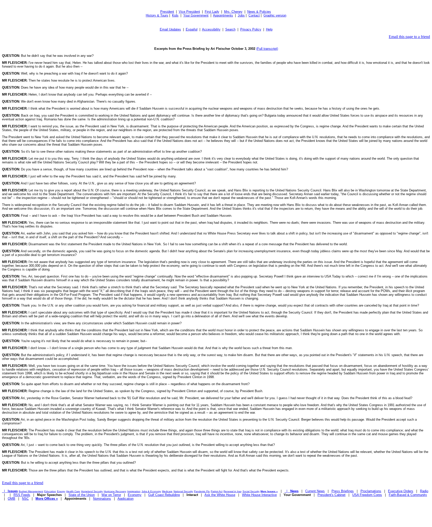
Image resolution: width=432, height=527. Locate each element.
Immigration (133, 491)
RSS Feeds (22, 495)
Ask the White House (219, 495)
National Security (183, 491)
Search (230, 29)
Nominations (102, 498)
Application (126, 498)
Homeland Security (92, 491)
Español (192, 29)
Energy (61, 491)
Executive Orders (400, 491)
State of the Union (81, 495)
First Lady (212, 12)
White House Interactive (259, 495)
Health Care (73, 491)
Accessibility (211, 29)
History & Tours (157, 15)
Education (50, 491)
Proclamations (370, 491)
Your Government (195, 15)
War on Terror (111, 495)
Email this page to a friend (409, 37)
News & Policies (259, 12)
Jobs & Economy (151, 491)
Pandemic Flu (202, 491)
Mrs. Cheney (233, 12)
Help (269, 29)
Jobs (241, 15)
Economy (135, 495)
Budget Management (31, 491)
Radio (424, 491)
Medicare (167, 491)
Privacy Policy (250, 29)
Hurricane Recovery (115, 491)
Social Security (251, 491)
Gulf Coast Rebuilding (164, 495)
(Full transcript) (267, 49)
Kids (175, 15)
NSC (25, 498)
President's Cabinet (332, 495)
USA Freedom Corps (367, 495)
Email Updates (170, 29)
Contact (254, 15)
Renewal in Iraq (233, 491)
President (167, 12)
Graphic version (275, 15)
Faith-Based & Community (408, 495)
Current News (315, 491)
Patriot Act (216, 491)
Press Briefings (343, 491)
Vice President (189, 12)
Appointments (223, 15)
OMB (11, 498)
